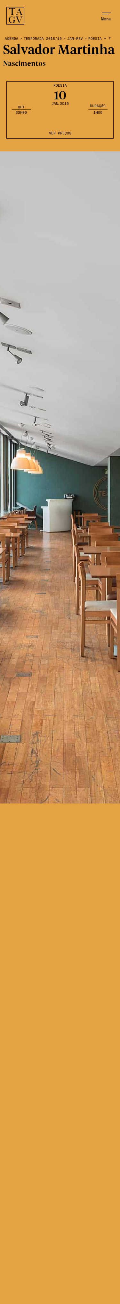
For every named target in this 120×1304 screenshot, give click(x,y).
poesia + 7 (99, 38)
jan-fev (75, 38)
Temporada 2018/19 (43, 38)
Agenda (11, 38)
